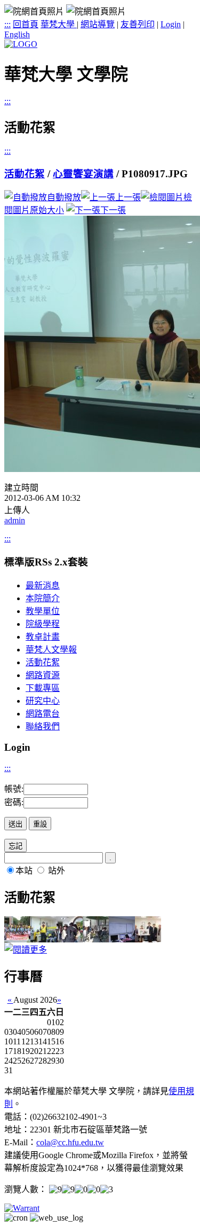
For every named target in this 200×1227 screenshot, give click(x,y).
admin (14, 520)
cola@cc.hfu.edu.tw (70, 1142)
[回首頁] (20, 44)
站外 (56, 870)
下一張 (113, 210)
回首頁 (25, 24)
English (17, 34)
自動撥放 (64, 197)
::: (7, 24)
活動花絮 (24, 173)
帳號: (13, 788)
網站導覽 (98, 24)
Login (171, 24)
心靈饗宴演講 (83, 173)
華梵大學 (59, 24)
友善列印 (138, 24)
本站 (24, 870)
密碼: (13, 802)
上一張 (128, 197)
